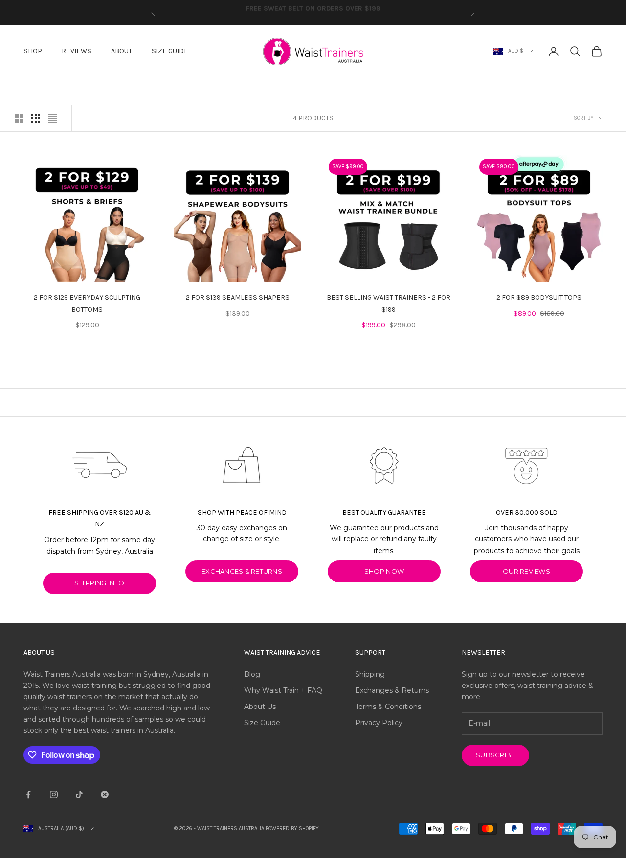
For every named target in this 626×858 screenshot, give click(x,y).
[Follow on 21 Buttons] (105, 794)
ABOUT (121, 51)
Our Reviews (526, 571)
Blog (252, 674)
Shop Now (384, 571)
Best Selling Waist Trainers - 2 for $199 (388, 303)
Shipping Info (99, 583)
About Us (260, 706)
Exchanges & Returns (392, 690)
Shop (32, 51)
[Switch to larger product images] (19, 118)
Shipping (370, 674)
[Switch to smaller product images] (35, 118)
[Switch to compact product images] (52, 118)
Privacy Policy (378, 722)
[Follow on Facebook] (28, 794)
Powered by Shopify (292, 828)
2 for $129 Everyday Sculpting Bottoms (87, 303)
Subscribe (495, 755)
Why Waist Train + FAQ (283, 690)
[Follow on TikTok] (79, 794)
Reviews (76, 51)
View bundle (121, 269)
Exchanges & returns (241, 571)
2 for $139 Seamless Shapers (238, 297)
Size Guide (170, 51)
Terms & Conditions (388, 706)
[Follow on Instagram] (54, 794)
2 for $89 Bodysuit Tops (538, 297)
